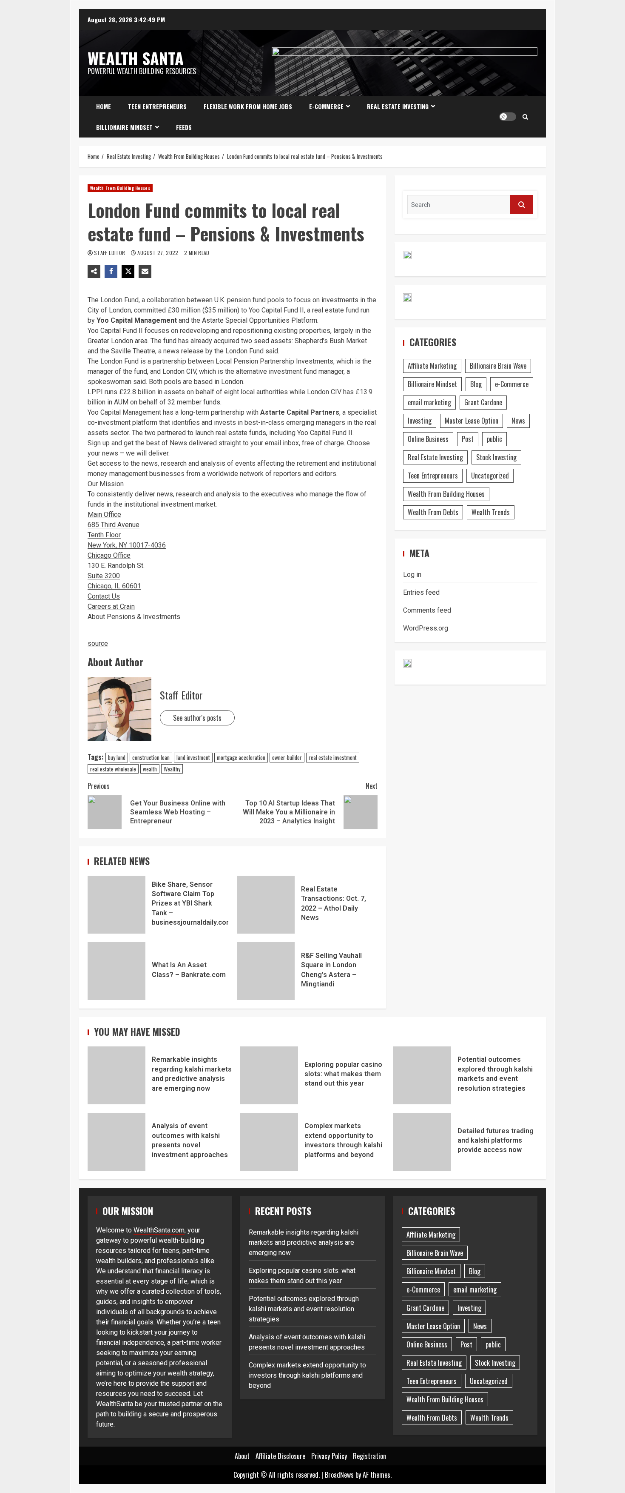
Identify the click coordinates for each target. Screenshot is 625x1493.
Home (103, 106)
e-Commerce (326, 106)
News (518, 421)
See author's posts (197, 718)
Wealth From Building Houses (120, 188)
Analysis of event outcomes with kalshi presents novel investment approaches (116, 1142)
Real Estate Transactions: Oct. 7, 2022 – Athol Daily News (266, 905)
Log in (412, 574)
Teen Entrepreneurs (157, 106)
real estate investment (333, 757)
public (494, 439)
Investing (420, 421)
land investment (193, 757)
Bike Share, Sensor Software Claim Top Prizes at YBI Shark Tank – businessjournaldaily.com (116, 905)
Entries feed (421, 592)
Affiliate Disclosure (280, 1456)
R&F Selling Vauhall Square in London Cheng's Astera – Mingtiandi (266, 971)
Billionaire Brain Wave (498, 366)
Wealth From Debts (433, 512)
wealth (150, 769)
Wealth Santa (136, 58)
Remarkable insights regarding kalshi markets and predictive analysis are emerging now (116, 1075)
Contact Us (104, 596)
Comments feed (427, 610)
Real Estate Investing (398, 106)
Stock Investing (496, 457)
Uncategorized (490, 475)
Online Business (428, 439)
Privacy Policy (329, 1456)
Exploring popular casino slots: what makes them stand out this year (269, 1075)
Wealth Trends (491, 512)
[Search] (525, 117)
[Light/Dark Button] (507, 116)
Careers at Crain (111, 606)
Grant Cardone (483, 402)
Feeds (184, 127)
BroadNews (339, 1475)
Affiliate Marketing (432, 366)
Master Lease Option (471, 421)
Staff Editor (110, 252)
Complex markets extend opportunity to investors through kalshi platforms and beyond (269, 1142)
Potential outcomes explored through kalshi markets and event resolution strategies (422, 1075)
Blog (476, 384)
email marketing (429, 402)
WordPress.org (425, 628)
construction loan (151, 757)
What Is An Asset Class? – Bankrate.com (116, 971)
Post (468, 439)
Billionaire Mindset (124, 127)
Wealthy (172, 769)
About (242, 1456)
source (98, 643)
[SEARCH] (521, 204)
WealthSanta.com (159, 1230)
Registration (369, 1456)
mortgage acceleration (241, 757)
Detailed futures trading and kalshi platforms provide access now (422, 1142)
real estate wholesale (113, 769)
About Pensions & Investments (134, 617)
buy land (116, 757)
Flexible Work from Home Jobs (248, 106)
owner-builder (287, 757)
